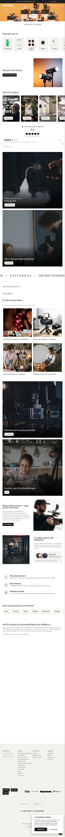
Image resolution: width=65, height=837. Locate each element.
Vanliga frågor (21, 765)
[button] (32, 18)
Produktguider (22, 767)
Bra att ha (50, 759)
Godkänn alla (40, 829)
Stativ (6, 492)
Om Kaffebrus (21, 755)
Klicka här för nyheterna (10, 74)
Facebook (14, 789)
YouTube (5, 793)
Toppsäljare (50, 753)
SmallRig (57, 611)
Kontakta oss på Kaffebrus (25, 753)
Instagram (6, 789)
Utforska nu (9, 118)
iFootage (35, 611)
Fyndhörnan (21, 775)
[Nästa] (42, 19)
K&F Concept (46, 611)
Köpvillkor (20, 773)
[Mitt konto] (54, 6)
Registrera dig (36, 755)
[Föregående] (22, 19)
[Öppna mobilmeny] (60, 6)
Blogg (19, 771)
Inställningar (54, 829)
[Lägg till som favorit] (51, 6)
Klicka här (32, 15)
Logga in (34, 753)
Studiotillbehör (9, 434)
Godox (6, 611)
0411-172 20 (57, 556)
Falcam (26, 611)
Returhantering (22, 757)
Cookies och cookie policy (25, 763)
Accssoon (15, 611)
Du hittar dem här (9, 204)
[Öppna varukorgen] (57, 6)
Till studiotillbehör (8, 524)
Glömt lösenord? (37, 757)
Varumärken (21, 769)
